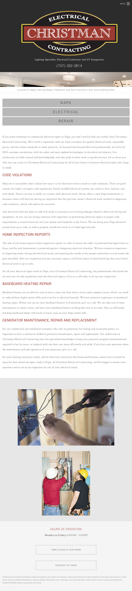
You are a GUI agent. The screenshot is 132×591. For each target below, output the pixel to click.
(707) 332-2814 (69, 65)
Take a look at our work (66, 549)
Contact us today (66, 565)
